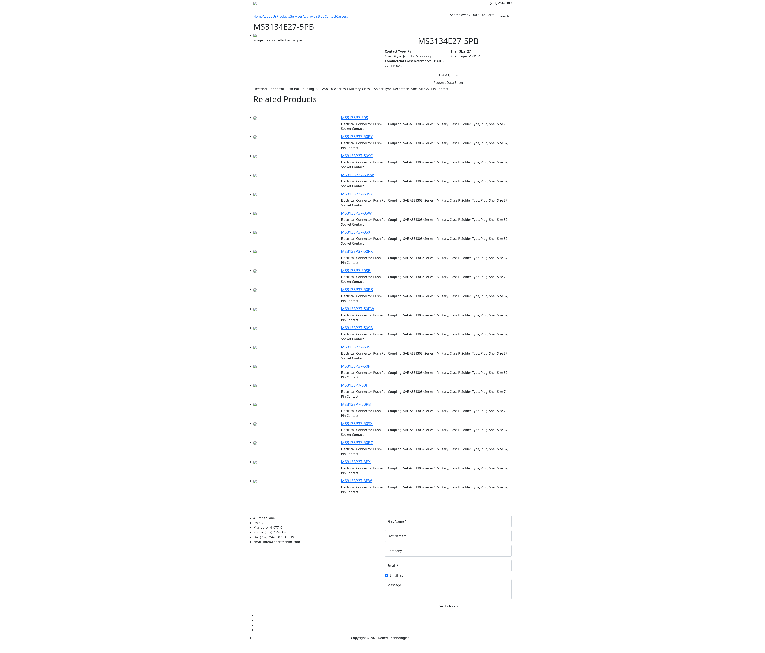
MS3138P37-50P (355, 366)
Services (296, 16)
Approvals (310, 16)
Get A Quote (448, 75)
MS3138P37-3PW (356, 480)
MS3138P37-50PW (357, 308)
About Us (270, 16)
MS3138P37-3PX (356, 461)
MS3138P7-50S (354, 117)
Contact (330, 16)
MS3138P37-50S (355, 347)
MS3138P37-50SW (357, 174)
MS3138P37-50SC (357, 155)
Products (283, 16)
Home (258, 16)
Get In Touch (448, 606)
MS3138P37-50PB (357, 289)
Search (504, 16)
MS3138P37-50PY (357, 136)
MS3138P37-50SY (356, 194)
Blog (321, 16)
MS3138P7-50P (354, 385)
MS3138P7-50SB (356, 270)
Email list (396, 575)
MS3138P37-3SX (355, 232)
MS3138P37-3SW (356, 213)
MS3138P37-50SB (357, 327)
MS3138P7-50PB (356, 404)
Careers (342, 16)
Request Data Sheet (448, 82)
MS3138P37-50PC (357, 442)
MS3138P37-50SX (357, 423)
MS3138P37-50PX (357, 251)
